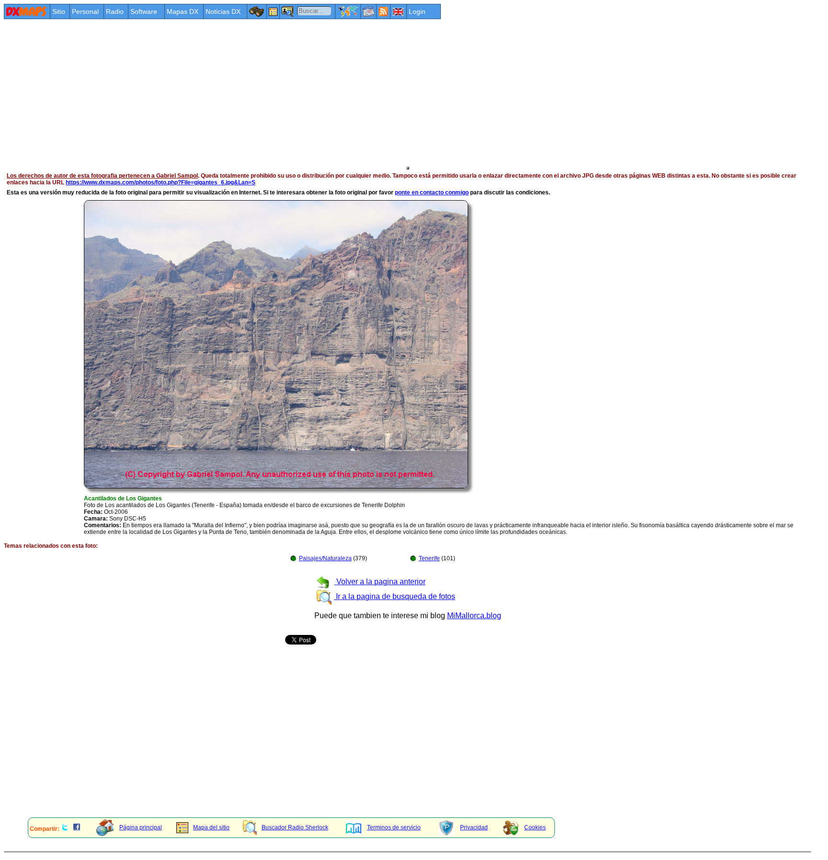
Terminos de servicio (394, 827)
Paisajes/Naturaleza (325, 558)
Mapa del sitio (211, 827)
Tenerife (429, 558)
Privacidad (474, 827)
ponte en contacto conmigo (432, 192)
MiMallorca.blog (474, 615)
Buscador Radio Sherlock (295, 827)
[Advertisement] (291, 92)
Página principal (140, 827)
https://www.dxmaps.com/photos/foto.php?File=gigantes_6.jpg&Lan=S (160, 182)
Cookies (535, 827)
